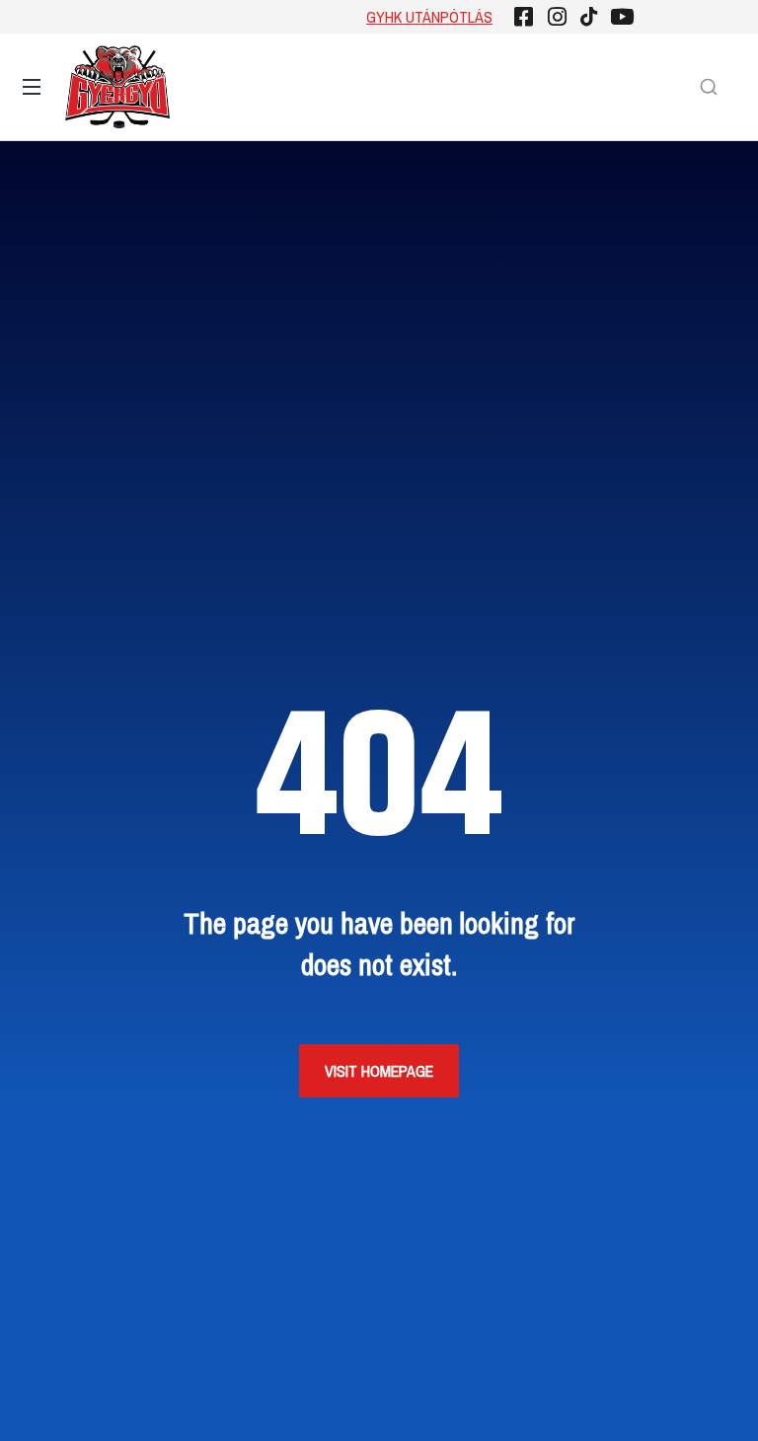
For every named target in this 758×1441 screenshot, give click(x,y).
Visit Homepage (379, 1071)
